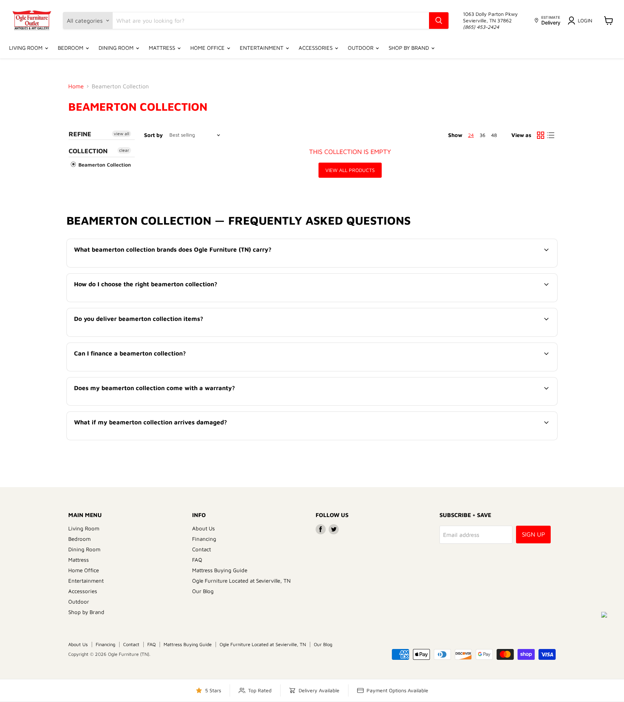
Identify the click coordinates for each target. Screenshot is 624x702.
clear (124, 150)
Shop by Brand (409, 48)
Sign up (533, 534)
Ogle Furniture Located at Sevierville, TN (241, 581)
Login (585, 20)
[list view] (551, 135)
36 (482, 135)
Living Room (26, 48)
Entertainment (262, 48)
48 (494, 135)
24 (471, 135)
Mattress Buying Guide (219, 570)
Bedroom (71, 48)
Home (76, 86)
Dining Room (117, 48)
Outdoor (361, 48)
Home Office (208, 48)
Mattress (163, 48)
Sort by (153, 135)
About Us (203, 528)
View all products (350, 170)
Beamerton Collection (104, 165)
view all (121, 133)
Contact (201, 549)
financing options (133, 370)
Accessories (316, 48)
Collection (88, 151)
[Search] (438, 20)
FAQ (197, 560)
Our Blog (203, 591)
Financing (204, 539)
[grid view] (541, 135)
